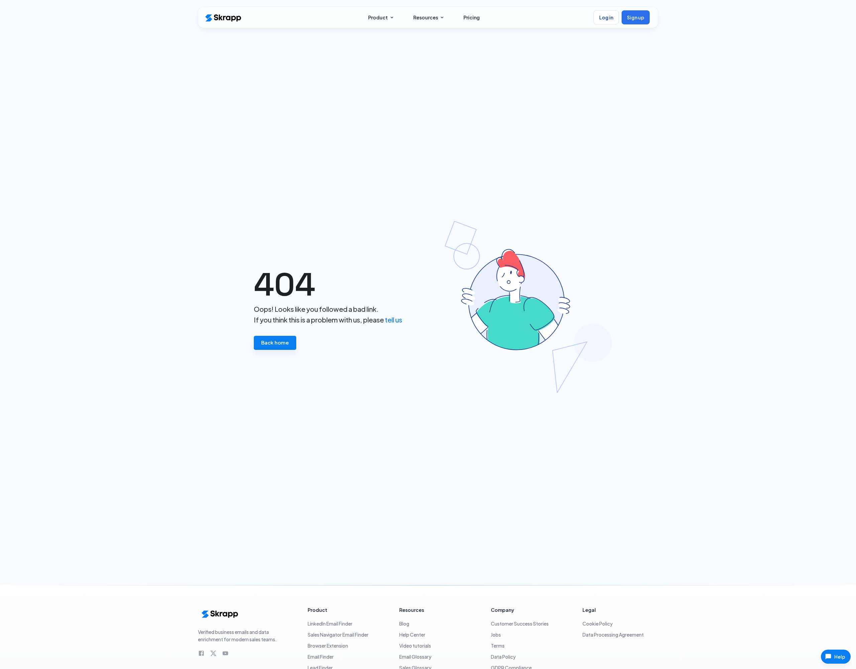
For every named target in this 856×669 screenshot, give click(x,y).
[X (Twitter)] (213, 653)
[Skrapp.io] (223, 17)
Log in (606, 17)
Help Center (412, 635)
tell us (393, 319)
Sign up (635, 17)
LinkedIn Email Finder (330, 624)
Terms (498, 646)
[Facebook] (201, 653)
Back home (275, 342)
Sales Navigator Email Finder (338, 635)
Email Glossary (415, 657)
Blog (404, 624)
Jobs (496, 635)
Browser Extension (328, 646)
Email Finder (321, 657)
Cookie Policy (597, 624)
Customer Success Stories (520, 624)
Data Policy (503, 657)
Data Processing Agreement (613, 635)
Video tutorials (415, 646)
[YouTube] (225, 653)
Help (839, 657)
